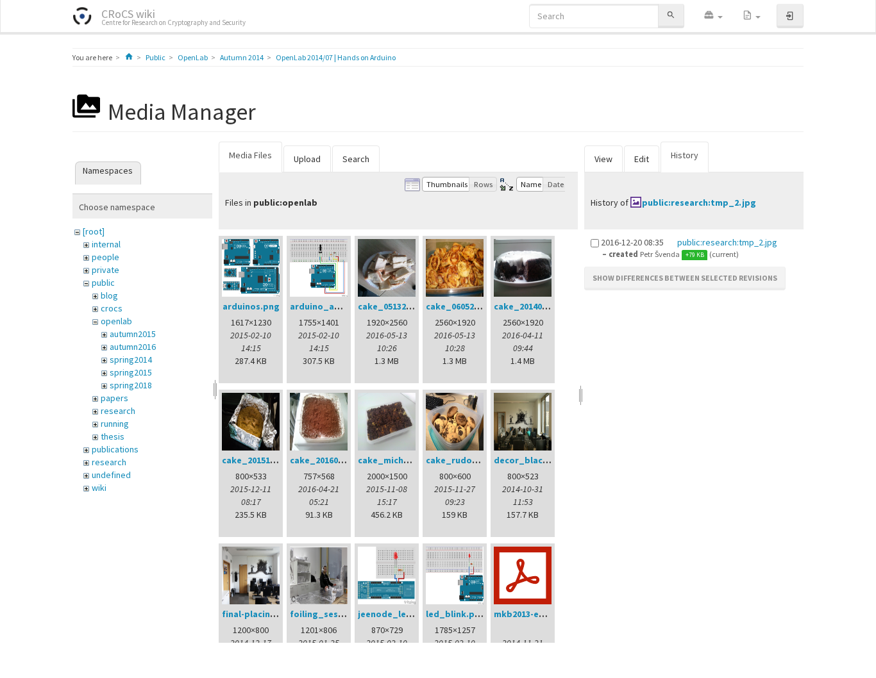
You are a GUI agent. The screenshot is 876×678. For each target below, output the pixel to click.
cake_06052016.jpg (465, 306)
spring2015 (131, 372)
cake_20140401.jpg (533, 306)
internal (106, 244)
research (118, 411)
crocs (111, 308)
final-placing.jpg (257, 614)
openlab (116, 321)
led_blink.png (455, 614)
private (105, 270)
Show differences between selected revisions (685, 278)
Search (355, 159)
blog (109, 295)
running (115, 423)
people (105, 257)
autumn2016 (133, 346)
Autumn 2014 (242, 57)
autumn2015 (133, 334)
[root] (94, 231)
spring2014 (131, 359)
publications (115, 449)
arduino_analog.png (334, 306)
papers (114, 398)
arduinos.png (251, 306)
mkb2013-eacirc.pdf (535, 614)
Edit (641, 159)
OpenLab (193, 57)
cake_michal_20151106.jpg (414, 460)
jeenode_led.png (394, 614)
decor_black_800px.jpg (544, 460)
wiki (99, 487)
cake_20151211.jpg (261, 460)
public (103, 282)
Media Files (250, 155)
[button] (713, 16)
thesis (112, 436)
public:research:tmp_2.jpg (699, 202)
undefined (111, 475)
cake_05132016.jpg (397, 306)
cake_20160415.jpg (329, 460)
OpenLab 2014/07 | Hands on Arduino (336, 57)
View (603, 159)
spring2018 (131, 385)
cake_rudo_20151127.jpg (478, 460)
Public (155, 57)
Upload (307, 159)
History (684, 155)
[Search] (671, 16)
